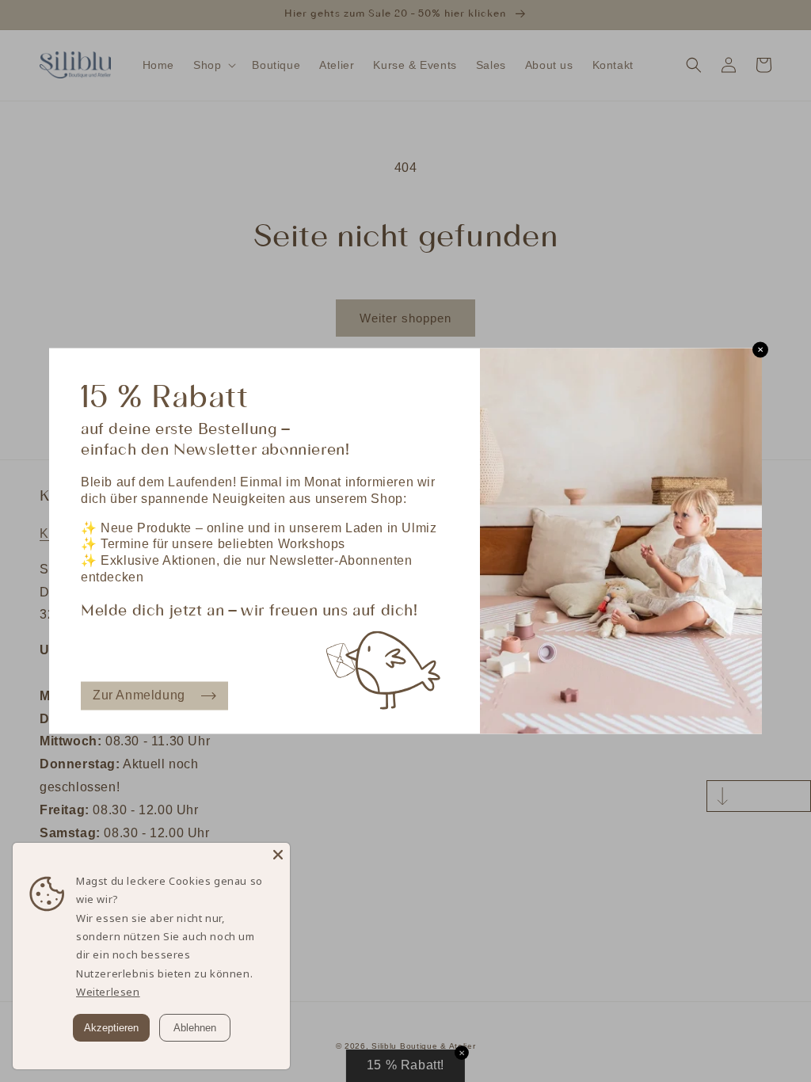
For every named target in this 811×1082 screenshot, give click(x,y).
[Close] (278, 855)
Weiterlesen (108, 992)
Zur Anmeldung (139, 695)
